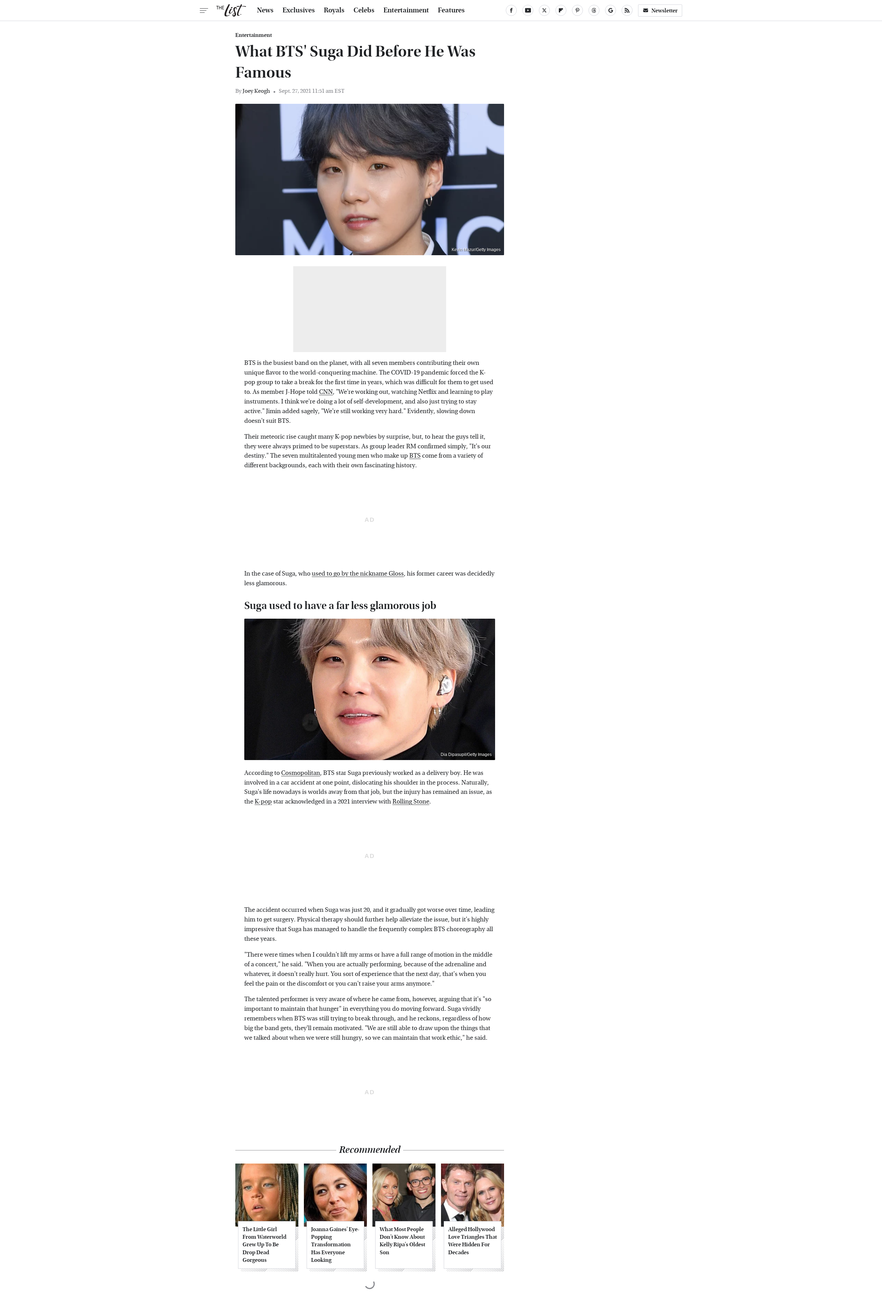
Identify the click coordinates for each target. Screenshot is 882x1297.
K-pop (263, 801)
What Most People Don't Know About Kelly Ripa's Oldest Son (402, 1241)
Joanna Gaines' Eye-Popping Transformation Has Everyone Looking (335, 1245)
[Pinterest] (577, 10)
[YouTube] (527, 10)
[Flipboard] (560, 10)
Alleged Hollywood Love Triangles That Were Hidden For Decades (472, 1241)
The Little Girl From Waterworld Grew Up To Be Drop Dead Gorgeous (264, 1245)
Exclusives (299, 10)
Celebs (364, 10)
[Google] (610, 10)
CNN (326, 392)
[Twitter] (544, 10)
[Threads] (593, 10)
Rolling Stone (410, 801)
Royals (334, 10)
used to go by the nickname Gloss (358, 573)
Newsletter (665, 10)
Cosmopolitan (300, 773)
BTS (415, 455)
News (265, 10)
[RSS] (627, 10)
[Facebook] (511, 10)
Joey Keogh (256, 91)
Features (451, 10)
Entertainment (406, 10)
